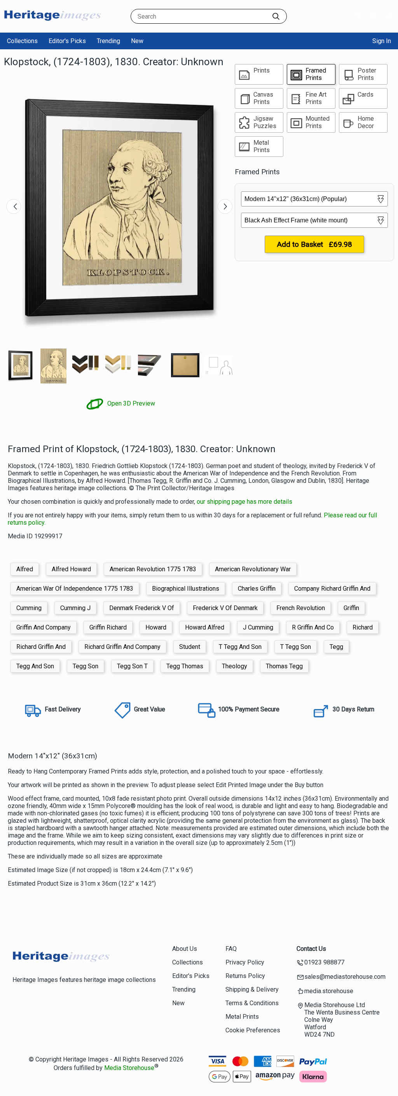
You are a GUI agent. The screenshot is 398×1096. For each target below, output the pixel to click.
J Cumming (258, 627)
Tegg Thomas (184, 666)
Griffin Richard (108, 627)
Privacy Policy (244, 962)
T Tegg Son (295, 646)
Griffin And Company (43, 627)
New (137, 41)
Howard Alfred (204, 627)
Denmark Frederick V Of (141, 608)
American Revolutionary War (253, 569)
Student (189, 646)
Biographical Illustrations (185, 588)
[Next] (225, 206)
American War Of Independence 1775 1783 (74, 588)
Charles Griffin (257, 588)
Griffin (351, 608)
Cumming (29, 608)
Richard (363, 627)
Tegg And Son (35, 666)
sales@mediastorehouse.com (345, 976)
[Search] (276, 16)
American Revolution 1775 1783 (153, 569)
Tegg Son (85, 666)
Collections (22, 41)
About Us (184, 948)
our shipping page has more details (244, 501)
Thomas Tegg (284, 666)
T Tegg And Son (240, 646)
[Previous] (13, 206)
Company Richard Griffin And (332, 588)
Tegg (336, 646)
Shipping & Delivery (252, 989)
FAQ (231, 948)
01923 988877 (324, 962)
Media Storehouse (129, 1068)
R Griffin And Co (313, 627)
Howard (155, 627)
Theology (234, 666)
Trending (108, 41)
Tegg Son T (132, 666)
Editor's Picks (67, 41)
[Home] (52, 25)
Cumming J (75, 608)
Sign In (381, 41)
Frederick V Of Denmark (225, 608)
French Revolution (300, 608)
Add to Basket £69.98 (314, 244)
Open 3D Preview (130, 403)
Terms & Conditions (252, 1003)
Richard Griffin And (41, 646)
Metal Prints (242, 1016)
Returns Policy (245, 976)
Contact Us (311, 948)
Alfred (24, 569)
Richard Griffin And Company (122, 646)
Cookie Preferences (252, 1030)
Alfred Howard (71, 569)
